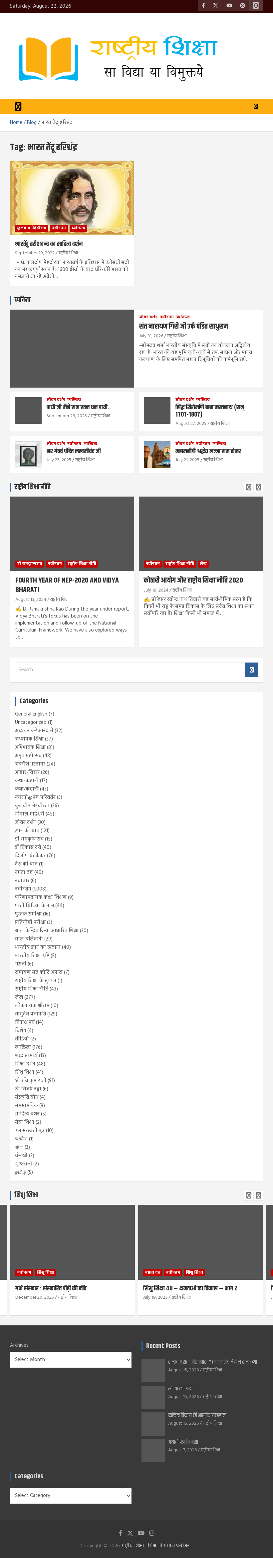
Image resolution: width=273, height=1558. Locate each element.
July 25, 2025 (59, 460)
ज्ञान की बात (27, 831)
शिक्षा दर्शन (25, 1064)
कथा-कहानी (27, 781)
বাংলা (19, 1147)
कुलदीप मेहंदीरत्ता (31, 228)
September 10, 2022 (35, 253)
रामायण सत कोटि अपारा (39, 972)
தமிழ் (20, 1172)
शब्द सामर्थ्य (26, 1056)
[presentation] (248, 487)
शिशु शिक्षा (24, 1072)
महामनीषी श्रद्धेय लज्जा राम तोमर (208, 451)
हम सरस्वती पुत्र (30, 1131)
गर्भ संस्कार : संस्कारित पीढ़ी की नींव (51, 1288)
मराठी (20, 964)
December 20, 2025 (34, 1297)
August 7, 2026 (182, 1450)
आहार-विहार (27, 773)
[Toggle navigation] (18, 106)
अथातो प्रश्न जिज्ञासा (183, 1442)
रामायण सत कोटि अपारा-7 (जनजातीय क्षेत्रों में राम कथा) (213, 1362)
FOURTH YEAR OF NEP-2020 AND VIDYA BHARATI (67, 585)
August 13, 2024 (30, 600)
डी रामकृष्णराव (29, 564)
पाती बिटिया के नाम (34, 906)
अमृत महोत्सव (28, 756)
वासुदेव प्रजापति (30, 1014)
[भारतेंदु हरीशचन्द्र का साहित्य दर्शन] (72, 197)
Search (251, 670)
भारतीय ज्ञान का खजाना (38, 947)
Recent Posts (163, 1346)
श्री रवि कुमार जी (30, 1081)
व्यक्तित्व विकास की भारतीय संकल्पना (197, 1415)
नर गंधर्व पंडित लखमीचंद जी (74, 451)
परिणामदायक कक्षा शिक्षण (41, 897)
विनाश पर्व (25, 1022)
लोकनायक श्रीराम (32, 1006)
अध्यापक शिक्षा (29, 739)
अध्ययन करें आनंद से (34, 731)
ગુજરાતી (23, 1164)
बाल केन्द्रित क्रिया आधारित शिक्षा (47, 931)
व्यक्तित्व (78, 228)
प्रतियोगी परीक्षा (30, 922)
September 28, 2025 (67, 416)
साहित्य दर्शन (27, 1114)
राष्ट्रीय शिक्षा (68, 253)
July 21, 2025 (187, 460)
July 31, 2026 (151, 336)
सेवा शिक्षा (24, 1122)
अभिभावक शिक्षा (30, 748)
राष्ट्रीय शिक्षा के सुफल (35, 981)
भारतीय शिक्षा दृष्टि (32, 956)
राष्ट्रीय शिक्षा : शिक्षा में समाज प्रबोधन (155, 1546)
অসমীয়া (21, 1139)
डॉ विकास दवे (28, 847)
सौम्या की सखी (180, 1389)
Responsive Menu (256, 5)
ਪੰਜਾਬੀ (21, 1156)
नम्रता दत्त (24, 872)
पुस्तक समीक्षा (28, 914)
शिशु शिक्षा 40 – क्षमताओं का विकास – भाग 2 (190, 1288)
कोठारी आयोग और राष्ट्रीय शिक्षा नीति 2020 (193, 580)
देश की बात (26, 864)
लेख (203, 564)
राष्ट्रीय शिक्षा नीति (33, 487)
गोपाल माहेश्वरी (29, 814)
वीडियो (22, 1039)
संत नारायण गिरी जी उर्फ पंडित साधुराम (183, 326)
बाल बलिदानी (29, 939)
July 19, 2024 (156, 590)
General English (31, 714)
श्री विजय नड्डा (28, 1089)
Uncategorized (31, 723)
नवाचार (22, 881)
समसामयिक (26, 1106)
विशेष (20, 1031)
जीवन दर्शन (148, 317)
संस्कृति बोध (26, 1097)
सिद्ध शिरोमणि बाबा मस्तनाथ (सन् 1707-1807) (209, 411)
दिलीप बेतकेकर (30, 856)
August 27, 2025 (190, 424)
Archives (19, 1345)
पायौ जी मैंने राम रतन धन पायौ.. (79, 407)
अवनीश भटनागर (30, 764)
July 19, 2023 (155, 1297)
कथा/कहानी (27, 789)
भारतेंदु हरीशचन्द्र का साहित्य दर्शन (49, 244)
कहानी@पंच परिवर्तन (35, 797)
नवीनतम (59, 228)
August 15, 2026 (183, 1370)
